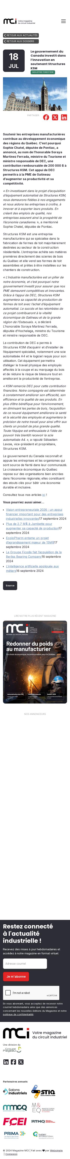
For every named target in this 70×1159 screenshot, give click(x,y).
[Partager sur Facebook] (46, 117)
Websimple (56, 1150)
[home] (19, 21)
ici (43, 495)
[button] (62, 21)
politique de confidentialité (18, 1014)
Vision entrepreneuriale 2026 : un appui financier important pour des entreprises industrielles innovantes (34, 514)
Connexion (11, 1154)
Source (10, 585)
